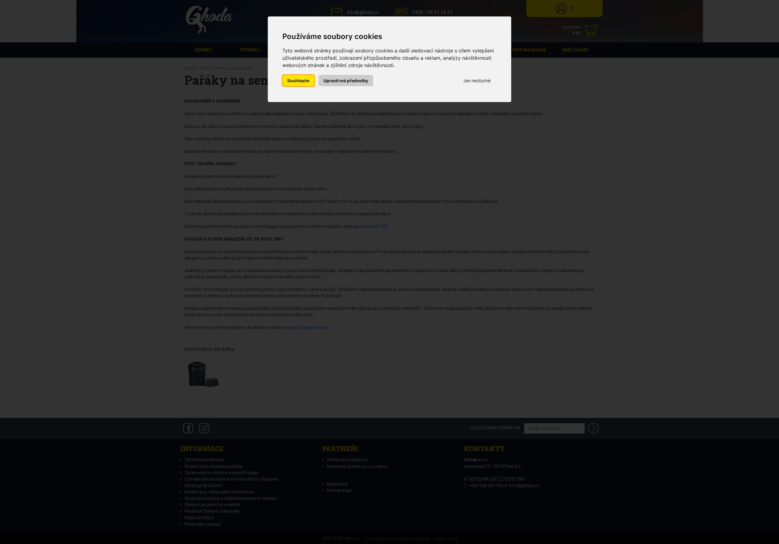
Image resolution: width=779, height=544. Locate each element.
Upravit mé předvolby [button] (345, 80)
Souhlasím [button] (298, 80)
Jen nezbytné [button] (477, 80)
